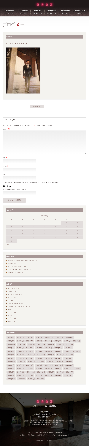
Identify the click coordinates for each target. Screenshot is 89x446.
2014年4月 (29, 375)
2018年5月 (48, 351)
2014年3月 (39, 375)
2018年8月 (20, 351)
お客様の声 (79, 11)
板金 (37, 11)
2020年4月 (57, 341)
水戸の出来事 (12, 318)
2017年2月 (48, 358)
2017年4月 (29, 358)
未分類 (10, 315)
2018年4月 (57, 351)
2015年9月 (11, 368)
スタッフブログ (13, 297)
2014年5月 (20, 375)
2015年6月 (39, 368)
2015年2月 (76, 368)
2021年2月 (29, 337)
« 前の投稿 (36, 106)
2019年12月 (11, 344)
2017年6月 (11, 358)
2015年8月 (20, 368)
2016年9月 (31, 362)
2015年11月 (59, 365)
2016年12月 (68, 358)
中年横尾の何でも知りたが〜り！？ (19, 306)
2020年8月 (20, 341)
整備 (51, 11)
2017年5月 (20, 358)
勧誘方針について (63, 435)
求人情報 (39, 435)
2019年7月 (60, 344)
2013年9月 (31, 379)
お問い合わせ (31, 435)
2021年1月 (39, 337)
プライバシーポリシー (50, 435)
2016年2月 (29, 365)
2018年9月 (11, 351)
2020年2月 (67, 341)
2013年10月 (21, 379)
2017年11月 (31, 355)
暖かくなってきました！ (15, 272)
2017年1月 (57, 358)
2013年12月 (68, 375)
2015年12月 (49, 365)
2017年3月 (39, 358)
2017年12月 (21, 355)
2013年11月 (11, 379)
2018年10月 (68, 348)
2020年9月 (11, 341)
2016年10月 (21, 362)
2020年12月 (49, 337)
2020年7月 (29, 341)
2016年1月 (39, 365)
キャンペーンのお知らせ (15, 294)
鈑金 (44, 432)
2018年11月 (58, 348)
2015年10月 (69, 365)
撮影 (9, 309)
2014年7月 (69, 372)
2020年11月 (59, 337)
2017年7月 (69, 355)
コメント (6, 129)
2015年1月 (11, 372)
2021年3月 (20, 337)
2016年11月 (11, 362)
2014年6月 (11, 375)
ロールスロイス (13, 264)
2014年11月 (31, 372)
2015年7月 (29, 368)
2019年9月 (41, 344)
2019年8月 (51, 344)
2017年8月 (60, 355)
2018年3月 (67, 351)
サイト (5, 174)
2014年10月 (41, 372)
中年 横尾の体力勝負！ (15, 303)
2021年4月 (11, 337)
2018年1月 (11, 355)
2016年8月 (40, 362)
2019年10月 (32, 344)
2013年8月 (40, 379)
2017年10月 (41, 355)
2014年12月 (21, 372)
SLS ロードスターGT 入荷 (17, 267)
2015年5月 (48, 368)
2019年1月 (48, 348)
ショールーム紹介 (10, 11)
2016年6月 (59, 362)
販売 (24, 11)
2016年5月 (68, 362)
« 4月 (7, 244)
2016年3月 (20, 365)
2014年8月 (60, 372)
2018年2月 (76, 351)
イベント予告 (12, 291)
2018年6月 (39, 351)
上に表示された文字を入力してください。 (15, 189)
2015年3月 (67, 368)
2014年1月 (57, 375)
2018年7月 (29, 351)
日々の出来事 (12, 312)
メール (5, 166)
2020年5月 (48, 341)
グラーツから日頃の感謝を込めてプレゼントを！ (23, 261)
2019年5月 (11, 348)
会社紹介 (23, 435)
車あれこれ (11, 321)
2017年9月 (51, 355)
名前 (5, 158)
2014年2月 (48, 375)
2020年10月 (69, 337)
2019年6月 (69, 344)
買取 (65, 11)
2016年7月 (50, 362)
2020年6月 (39, 341)
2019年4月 (20, 348)
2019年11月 (21, 344)
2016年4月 (11, 365)
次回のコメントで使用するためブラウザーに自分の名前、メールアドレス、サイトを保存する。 (32, 182)
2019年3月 (29, 348)
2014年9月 (51, 372)
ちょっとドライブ (13, 288)
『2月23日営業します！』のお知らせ (19, 269)
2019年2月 (39, 348)
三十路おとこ (12, 300)
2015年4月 (57, 368)
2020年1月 (76, 341)
